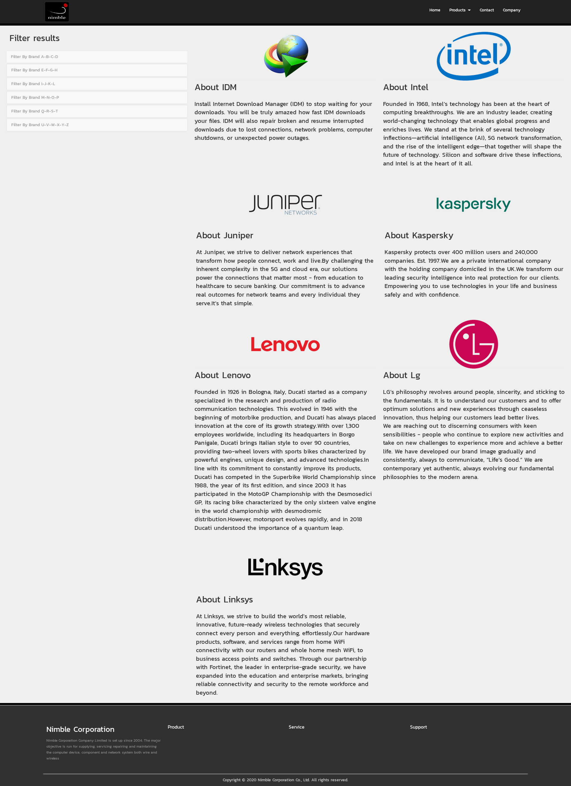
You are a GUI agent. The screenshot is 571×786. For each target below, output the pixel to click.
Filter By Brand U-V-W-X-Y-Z (40, 125)
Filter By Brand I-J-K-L (33, 84)
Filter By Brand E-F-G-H (34, 70)
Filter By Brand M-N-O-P (35, 97)
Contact (487, 10)
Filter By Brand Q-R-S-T (34, 111)
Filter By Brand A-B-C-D (34, 57)
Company (511, 10)
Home (434, 10)
